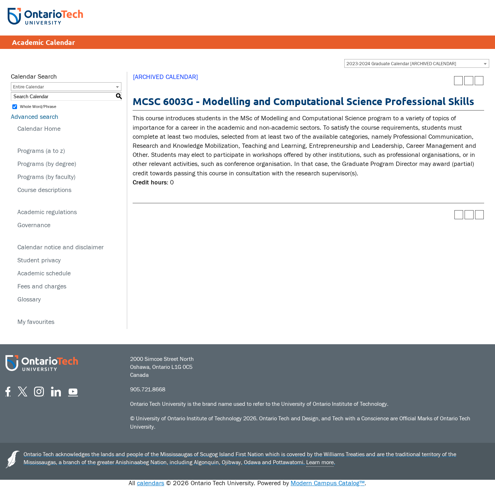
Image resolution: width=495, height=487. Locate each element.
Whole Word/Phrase (38, 106)
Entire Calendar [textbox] (28, 87)
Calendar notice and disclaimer (60, 247)
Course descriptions (44, 190)
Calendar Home (39, 129)
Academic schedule (44, 273)
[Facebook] (8, 390)
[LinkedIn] (56, 390)
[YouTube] (73, 390)
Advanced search (34, 117)
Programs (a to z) (41, 151)
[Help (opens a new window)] (479, 80)
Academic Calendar (43, 42)
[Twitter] (22, 390)
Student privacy (39, 260)
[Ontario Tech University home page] (45, 16)
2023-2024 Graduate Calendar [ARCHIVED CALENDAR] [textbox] (401, 64)
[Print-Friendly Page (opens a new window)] (468, 80)
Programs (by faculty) (46, 177)
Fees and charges (41, 286)
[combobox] (416, 63)
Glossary (29, 299)
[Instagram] (39, 390)
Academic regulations (47, 212)
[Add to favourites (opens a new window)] (458, 80)
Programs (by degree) (46, 164)
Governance (33, 225)
